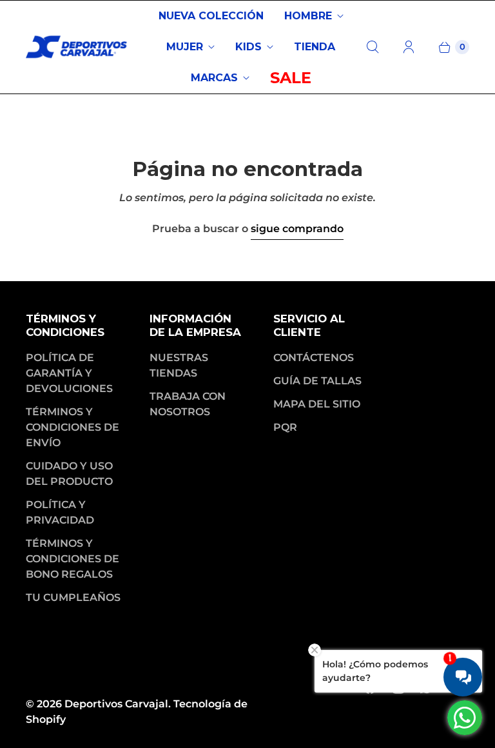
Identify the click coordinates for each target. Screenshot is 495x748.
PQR (285, 427)
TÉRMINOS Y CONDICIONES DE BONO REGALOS (72, 558)
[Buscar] (372, 47)
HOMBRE (308, 16)
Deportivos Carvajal (116, 704)
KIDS (248, 47)
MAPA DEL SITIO (316, 404)
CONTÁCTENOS (313, 357)
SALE (290, 77)
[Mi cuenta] (409, 47)
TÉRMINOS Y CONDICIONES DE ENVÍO (72, 427)
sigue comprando (297, 228)
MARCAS (214, 78)
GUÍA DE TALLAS (317, 381)
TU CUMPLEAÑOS (73, 597)
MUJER (184, 47)
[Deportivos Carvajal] (77, 47)
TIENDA (314, 47)
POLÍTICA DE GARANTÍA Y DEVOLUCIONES (69, 373)
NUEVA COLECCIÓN (211, 16)
